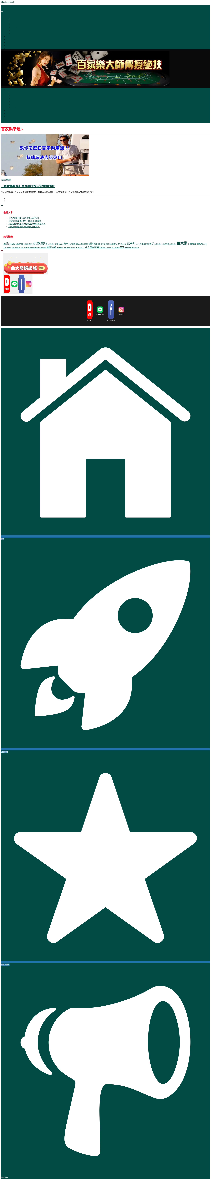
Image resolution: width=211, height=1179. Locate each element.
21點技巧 (13, 244)
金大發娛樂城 (92, 247)
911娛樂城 (27, 244)
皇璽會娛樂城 (16, 247)
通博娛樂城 (67, 247)
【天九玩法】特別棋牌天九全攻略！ (24, 227)
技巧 (137, 244)
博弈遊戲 (10, 45)
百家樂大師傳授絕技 (10, 7)
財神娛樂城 (31, 247)
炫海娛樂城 (172, 244)
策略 (22, 248)
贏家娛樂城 (42, 247)
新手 (151, 243)
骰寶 (122, 247)
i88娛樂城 (40, 243)
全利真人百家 (16, 33)
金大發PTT (80, 247)
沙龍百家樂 (16, 25)
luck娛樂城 (51, 244)
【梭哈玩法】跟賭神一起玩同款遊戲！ (25, 221)
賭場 (37, 247)
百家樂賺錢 (11, 36)
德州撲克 (100, 244)
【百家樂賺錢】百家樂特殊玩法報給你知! (28, 186)
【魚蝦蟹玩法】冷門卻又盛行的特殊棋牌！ (26, 224)
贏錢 (49, 247)
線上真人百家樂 (13, 16)
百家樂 (182, 243)
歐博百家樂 (16, 22)
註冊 (25, 248)
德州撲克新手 (122, 244)
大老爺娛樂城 (83, 244)
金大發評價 (116, 248)
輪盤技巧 (60, 248)
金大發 (73, 247)
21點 (6, 243)
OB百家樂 (15, 30)
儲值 (56, 244)
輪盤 (53, 247)
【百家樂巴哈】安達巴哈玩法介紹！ (24, 218)
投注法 (142, 244)
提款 (147, 244)
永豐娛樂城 (157, 244)
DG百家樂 (15, 19)
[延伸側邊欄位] (2, 205)
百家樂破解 (11, 39)
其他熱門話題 (12, 48)
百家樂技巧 (11, 42)
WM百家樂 (15, 28)
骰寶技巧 (129, 247)
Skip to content (7, 2)
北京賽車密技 (74, 244)
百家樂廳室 (192, 244)
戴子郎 (131, 243)
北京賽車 (63, 243)
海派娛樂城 (165, 244)
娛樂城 (92, 243)
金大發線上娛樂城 (105, 248)
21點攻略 (20, 244)
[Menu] (2, 11)
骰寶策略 (136, 248)
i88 (31, 244)
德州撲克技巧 (111, 244)
